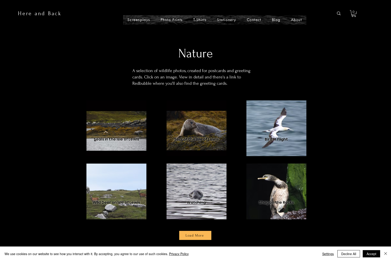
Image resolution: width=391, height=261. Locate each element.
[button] (354, 13)
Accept (371, 253)
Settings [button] (328, 253)
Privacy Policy (179, 253)
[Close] (385, 253)
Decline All (348, 253)
